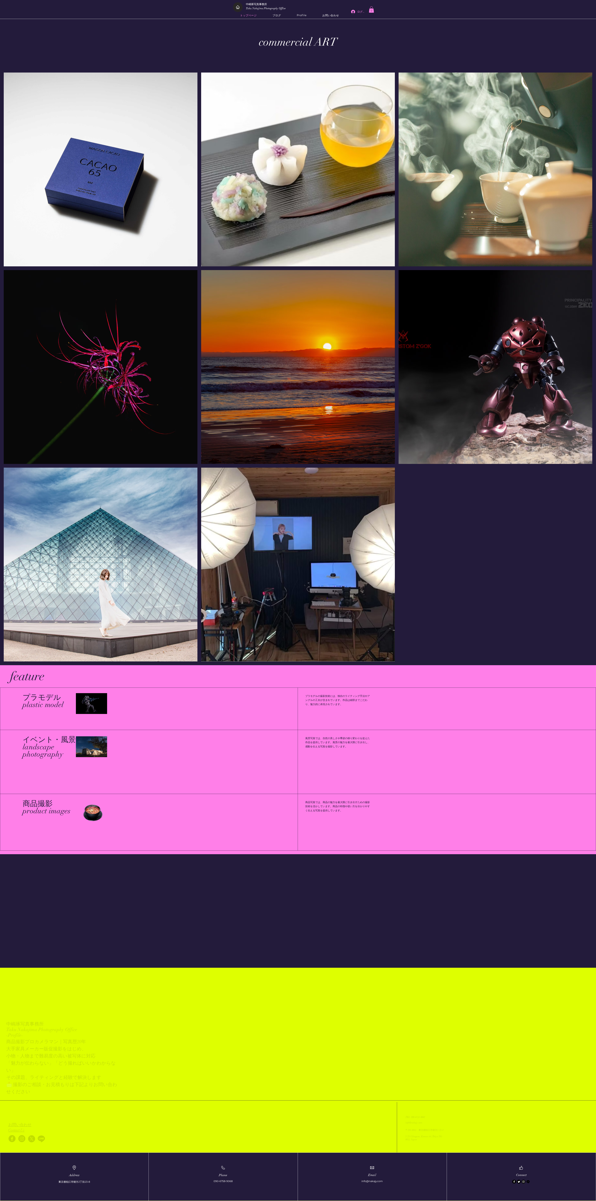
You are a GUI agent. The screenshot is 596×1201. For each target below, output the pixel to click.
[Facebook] (12, 1138)
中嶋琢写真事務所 (258, 4)
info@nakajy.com (413, 1122)
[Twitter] (519, 1182)
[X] (31, 1138)
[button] (371, 9)
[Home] (238, 7)
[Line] (41, 1138)
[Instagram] (22, 1138)
